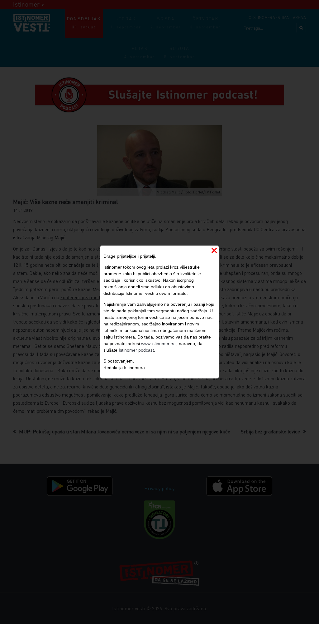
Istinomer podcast (136, 350)
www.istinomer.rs (157, 343)
